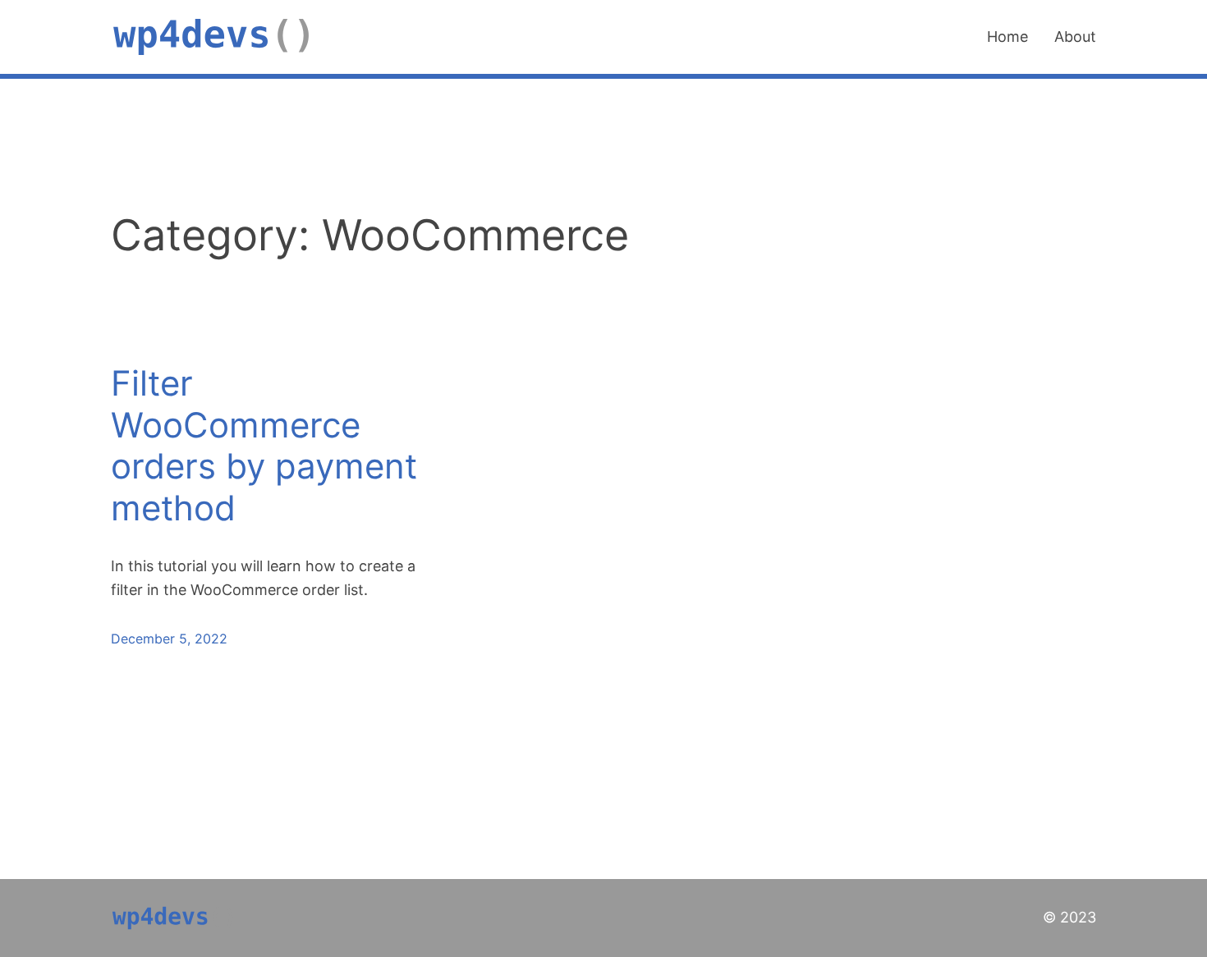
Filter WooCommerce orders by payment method (264, 445)
